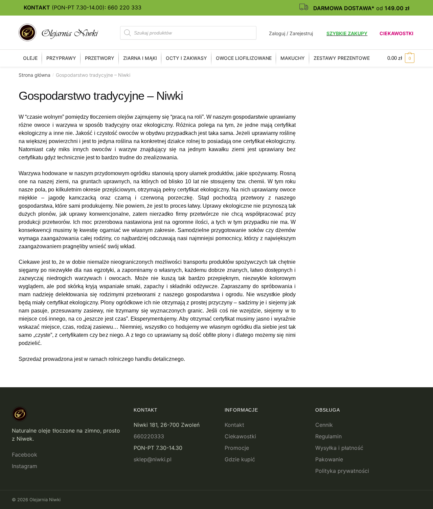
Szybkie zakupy (346, 33)
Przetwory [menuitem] (99, 58)
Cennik (324, 424)
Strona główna (34, 75)
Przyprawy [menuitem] (61, 58)
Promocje (237, 447)
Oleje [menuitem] (30, 58)
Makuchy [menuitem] (292, 58)
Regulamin (328, 436)
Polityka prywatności (342, 470)
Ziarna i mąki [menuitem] (140, 58)
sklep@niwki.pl (153, 459)
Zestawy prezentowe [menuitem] (342, 58)
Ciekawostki (396, 33)
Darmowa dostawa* (343, 8)
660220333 (149, 436)
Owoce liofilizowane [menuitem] (244, 58)
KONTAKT (37, 7)
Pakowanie (329, 459)
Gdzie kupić (240, 459)
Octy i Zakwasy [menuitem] (186, 58)
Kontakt (234, 424)
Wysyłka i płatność (339, 447)
